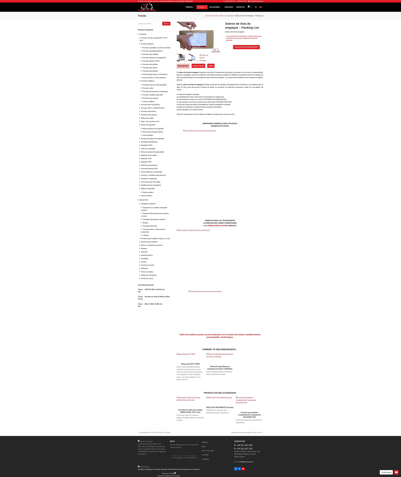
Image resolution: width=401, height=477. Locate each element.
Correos (144, 262)
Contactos (205, 459)
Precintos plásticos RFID (151, 61)
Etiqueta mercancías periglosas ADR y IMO (246, 433)
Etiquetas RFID (146, 162)
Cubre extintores (146, 196)
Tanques (145, 223)
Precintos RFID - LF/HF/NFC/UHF (152, 108)
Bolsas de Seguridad (148, 125)
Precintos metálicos (147, 81)
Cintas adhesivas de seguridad (151, 172)
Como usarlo (198, 66)
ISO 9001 (205, 455)
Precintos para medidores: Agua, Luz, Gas (155, 238)
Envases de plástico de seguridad (152, 138)
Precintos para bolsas (150, 68)
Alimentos (144, 252)
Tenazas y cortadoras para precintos (153, 175)
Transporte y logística (148, 204)
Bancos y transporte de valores (151, 245)
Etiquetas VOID (146, 158)
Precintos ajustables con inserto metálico (156, 48)
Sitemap (165, 473)
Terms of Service (190, 458)
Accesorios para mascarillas (150, 182)
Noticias (205, 442)
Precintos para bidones (150, 71)
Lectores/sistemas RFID (149, 168)
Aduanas (144, 248)
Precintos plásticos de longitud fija (154, 57)
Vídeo (210, 66)
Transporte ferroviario (150, 226)
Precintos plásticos (147, 44)
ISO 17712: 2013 (208, 451)
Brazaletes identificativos (149, 142)
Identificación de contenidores (151, 185)
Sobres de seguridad (226, 15)
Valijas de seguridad (148, 188)
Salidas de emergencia (149, 275)
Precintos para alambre (149, 115)
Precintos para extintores (149, 242)
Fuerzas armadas (147, 272)
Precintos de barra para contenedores (155, 91)
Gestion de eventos (147, 265)
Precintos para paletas (150, 64)
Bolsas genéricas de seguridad (153, 128)
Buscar (166, 23)
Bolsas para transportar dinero (153, 132)
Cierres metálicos (149, 101)
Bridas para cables (147, 118)
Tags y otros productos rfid (150, 121)
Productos (214, 15)
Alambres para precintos (149, 165)
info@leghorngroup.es (256, 1)
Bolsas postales (148, 192)
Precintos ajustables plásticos (153, 51)
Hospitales (144, 258)
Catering (145, 235)
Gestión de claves (147, 278)
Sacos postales (148, 135)
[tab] (183, 66)
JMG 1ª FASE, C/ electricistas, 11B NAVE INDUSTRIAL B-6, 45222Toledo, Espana (247, 454)
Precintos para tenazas (150, 98)
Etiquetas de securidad (149, 155)
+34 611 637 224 (242, 1)
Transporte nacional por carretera (154, 219)
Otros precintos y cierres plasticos (154, 77)
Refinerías (144, 268)
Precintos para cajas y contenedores (155, 74)
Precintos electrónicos (148, 111)
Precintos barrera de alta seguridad (154, 85)
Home (207, 15)
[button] (256, 7)
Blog (203, 446)
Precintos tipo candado (150, 54)
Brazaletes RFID (146, 145)
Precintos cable (148, 88)
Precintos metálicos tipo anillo (153, 95)
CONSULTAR (189, 1)
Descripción (183, 66)
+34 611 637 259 (230, 1)
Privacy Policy (179, 458)
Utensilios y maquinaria (149, 178)
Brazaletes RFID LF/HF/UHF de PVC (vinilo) (154, 433)
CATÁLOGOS (180, 1)
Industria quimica (147, 255)
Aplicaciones (143, 200)
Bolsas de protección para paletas (152, 152)
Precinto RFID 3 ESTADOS (150, 105)
